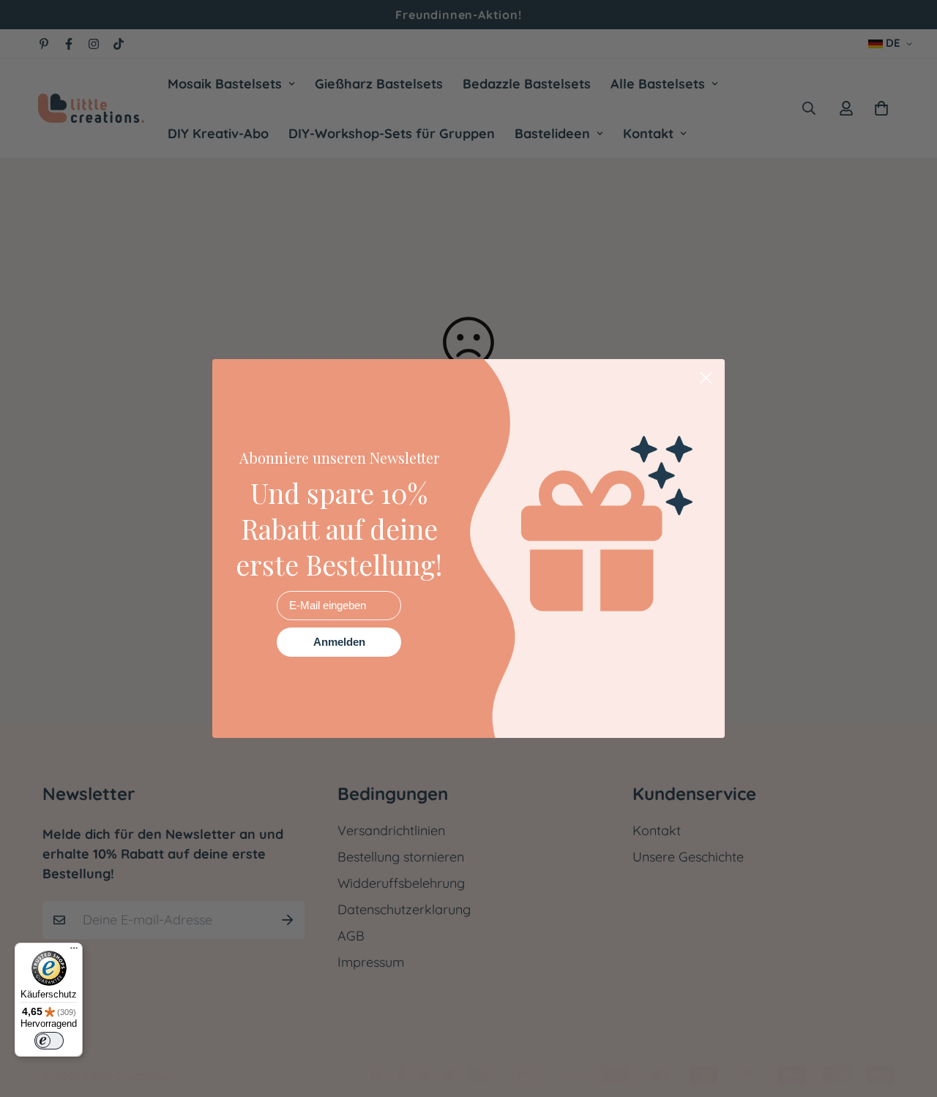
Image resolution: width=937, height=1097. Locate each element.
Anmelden (339, 642)
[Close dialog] (706, 378)
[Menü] (74, 951)
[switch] (49, 1040)
